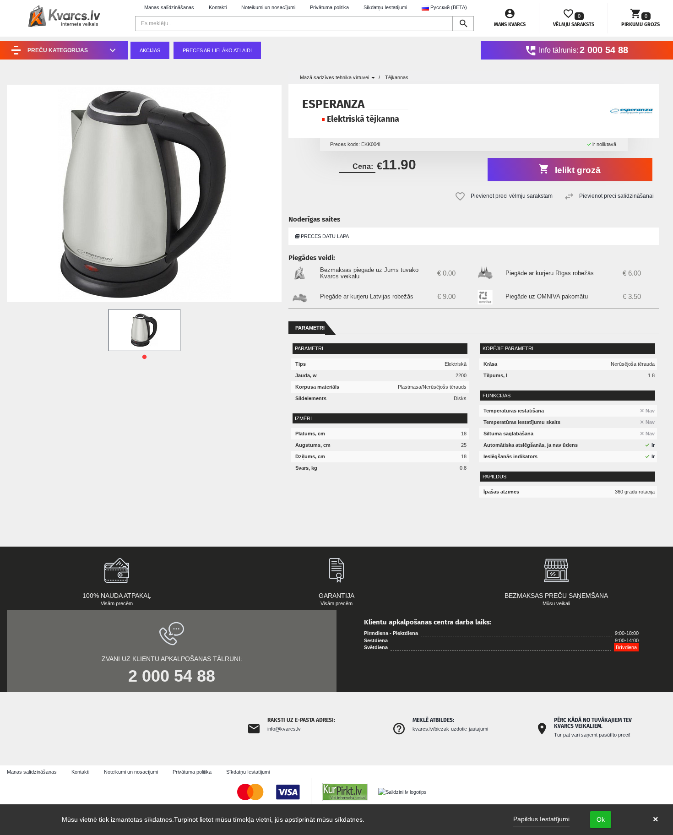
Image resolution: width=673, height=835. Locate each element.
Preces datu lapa (324, 236)
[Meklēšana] (463, 23)
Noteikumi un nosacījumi (268, 7)
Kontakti (218, 7)
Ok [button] (601, 819)
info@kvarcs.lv (284, 729)
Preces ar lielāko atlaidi (217, 50)
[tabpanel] (144, 330)
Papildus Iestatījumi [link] (541, 819)
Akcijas (150, 50)
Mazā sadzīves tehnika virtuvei (335, 77)
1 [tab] (144, 357)
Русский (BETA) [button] (448, 7)
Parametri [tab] (310, 328)
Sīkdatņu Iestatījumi (385, 7)
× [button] (655, 819)
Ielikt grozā (577, 170)
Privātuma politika (329, 7)
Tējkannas (396, 77)
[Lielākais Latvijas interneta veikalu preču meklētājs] (349, 791)
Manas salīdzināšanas (169, 7)
